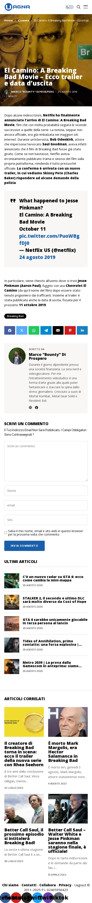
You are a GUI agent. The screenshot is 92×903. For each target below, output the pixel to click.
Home (8, 20)
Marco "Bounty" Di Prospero (32, 91)
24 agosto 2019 (37, 257)
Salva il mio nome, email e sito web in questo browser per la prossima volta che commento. (45, 533)
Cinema (23, 20)
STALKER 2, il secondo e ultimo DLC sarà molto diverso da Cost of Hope (54, 600)
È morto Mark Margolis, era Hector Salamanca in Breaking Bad (63, 751)
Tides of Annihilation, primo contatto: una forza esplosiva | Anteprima (51, 644)
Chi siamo (10, 885)
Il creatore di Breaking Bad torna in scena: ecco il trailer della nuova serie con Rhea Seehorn (23, 754)
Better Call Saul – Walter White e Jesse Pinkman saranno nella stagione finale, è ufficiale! (67, 840)
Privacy (65, 885)
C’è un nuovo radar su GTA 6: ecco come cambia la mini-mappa (53, 578)
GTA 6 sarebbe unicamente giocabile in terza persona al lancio (55, 621)
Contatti (29, 885)
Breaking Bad (15, 316)
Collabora (47, 885)
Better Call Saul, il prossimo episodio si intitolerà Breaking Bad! (24, 836)
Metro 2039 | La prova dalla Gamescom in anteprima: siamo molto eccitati (51, 666)
